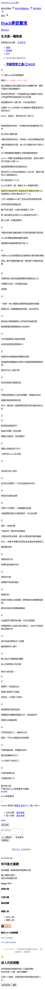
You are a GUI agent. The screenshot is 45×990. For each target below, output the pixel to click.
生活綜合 (22, 42)
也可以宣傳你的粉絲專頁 (8, 942)
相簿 (8, 48)
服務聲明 (27, 952)
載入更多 (5, 825)
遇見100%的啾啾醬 (7, 938)
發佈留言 (5, 840)
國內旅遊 (20, 813)
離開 (14, 985)
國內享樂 (20, 816)
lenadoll (4, 791)
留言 (23, 806)
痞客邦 (17, 806)
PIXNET (11, 949)
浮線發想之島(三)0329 (20, 64)
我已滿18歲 (6, 985)
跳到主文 (5, 30)
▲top (3, 820)
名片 (8, 54)
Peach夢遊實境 (14, 23)
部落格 (9, 51)
